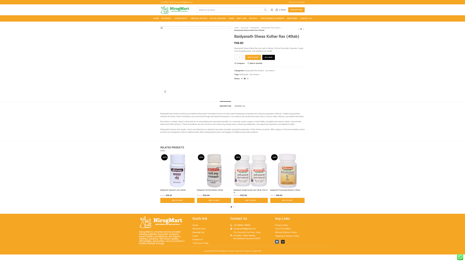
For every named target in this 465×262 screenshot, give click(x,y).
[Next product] (303, 29)
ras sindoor (270, 71)
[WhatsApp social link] (247, 78)
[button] (177, 200)
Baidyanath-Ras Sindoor (271, 28)
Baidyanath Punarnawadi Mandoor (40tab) (285, 190)
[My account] (271, 9)
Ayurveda (245, 28)
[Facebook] (277, 242)
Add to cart (253, 57)
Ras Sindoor (255, 74)
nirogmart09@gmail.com (184, 2)
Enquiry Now (296, 10)
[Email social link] (244, 78)
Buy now (268, 57)
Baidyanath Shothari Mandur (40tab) (210, 190)
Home (236, 28)
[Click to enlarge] (165, 92)
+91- (167, 2)
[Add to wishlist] (193, 168)
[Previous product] (298, 29)
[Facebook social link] (242, 78)
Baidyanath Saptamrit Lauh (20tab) (173, 190)
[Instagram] (283, 242)
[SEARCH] (265, 10)
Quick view (193, 163)
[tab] (225, 105)
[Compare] (193, 157)
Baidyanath (255, 28)
